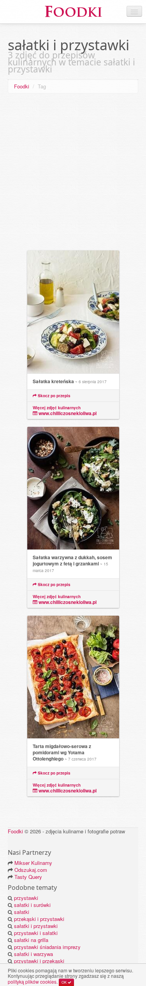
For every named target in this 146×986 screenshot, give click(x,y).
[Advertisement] (73, 173)
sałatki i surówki (32, 905)
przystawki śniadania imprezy (47, 947)
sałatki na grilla (31, 940)
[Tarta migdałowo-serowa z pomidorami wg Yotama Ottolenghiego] (73, 677)
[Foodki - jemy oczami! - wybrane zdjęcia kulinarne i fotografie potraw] (73, 10)
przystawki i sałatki (36, 933)
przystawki (26, 897)
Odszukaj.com (30, 869)
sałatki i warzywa (33, 954)
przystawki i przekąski (39, 961)
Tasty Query (28, 876)
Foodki (21, 86)
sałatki (21, 912)
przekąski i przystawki (39, 919)
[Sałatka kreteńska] (73, 312)
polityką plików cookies (32, 981)
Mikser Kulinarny (33, 862)
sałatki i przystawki (36, 926)
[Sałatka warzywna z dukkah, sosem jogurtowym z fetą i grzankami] (73, 488)
